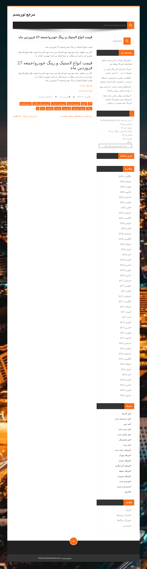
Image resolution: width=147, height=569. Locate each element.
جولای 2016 (125, 364)
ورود (128, 509)
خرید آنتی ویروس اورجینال (115, 145)
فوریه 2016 (125, 390)
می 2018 (126, 254)
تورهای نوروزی (124, 476)
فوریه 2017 (125, 332)
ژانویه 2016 (125, 395)
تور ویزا (127, 444)
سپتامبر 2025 (124, 212)
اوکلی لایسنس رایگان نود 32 (120, 131)
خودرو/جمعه (25, 103)
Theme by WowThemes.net (49, 558)
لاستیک (49, 108)
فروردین (66, 108)
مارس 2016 (125, 384)
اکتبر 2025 (125, 207)
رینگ (89, 108)
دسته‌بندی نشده (123, 486)
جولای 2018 (125, 244)
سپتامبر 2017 (124, 296)
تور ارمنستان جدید (122, 418)
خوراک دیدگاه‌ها (123, 520)
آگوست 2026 (124, 176)
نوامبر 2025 (125, 202)
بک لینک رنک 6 (86, 85)
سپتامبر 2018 (124, 233)
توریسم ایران (73, 103)
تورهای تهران (124, 455)
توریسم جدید (63, 97)
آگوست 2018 (124, 239)
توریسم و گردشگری (41, 103)
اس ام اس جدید (85, 90)
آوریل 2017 (125, 322)
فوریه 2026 (125, 186)
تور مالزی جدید (123, 434)
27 (90, 103)
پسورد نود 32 (126, 127)
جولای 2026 (125, 181)
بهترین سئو (127, 138)
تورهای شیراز (124, 460)
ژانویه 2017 (125, 338)
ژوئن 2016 (125, 369)
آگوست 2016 (124, 358)
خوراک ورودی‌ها (123, 515)
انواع (84, 103)
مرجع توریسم (24, 14)
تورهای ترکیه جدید (122, 450)
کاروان (127, 491)
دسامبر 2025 (124, 197)
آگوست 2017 (124, 301)
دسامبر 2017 (124, 280)
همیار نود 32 (127, 134)
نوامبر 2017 (125, 285)
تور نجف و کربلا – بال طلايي (26, 116)
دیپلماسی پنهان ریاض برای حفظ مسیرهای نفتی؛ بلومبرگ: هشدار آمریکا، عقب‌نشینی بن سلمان (117, 99)
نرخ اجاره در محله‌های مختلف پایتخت (75, 116)
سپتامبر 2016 (124, 353)
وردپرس (126, 525)
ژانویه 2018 (125, 275)
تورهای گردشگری (122, 465)
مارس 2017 (125, 327)
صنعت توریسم (78, 108)
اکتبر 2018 (125, 228)
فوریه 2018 (125, 270)
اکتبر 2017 (125, 291)
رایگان (129, 142)
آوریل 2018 (125, 259)
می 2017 (126, 317)
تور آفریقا (126, 413)
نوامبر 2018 (125, 223)
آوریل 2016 (125, 379)
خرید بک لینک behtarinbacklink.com (116, 120)
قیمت (58, 108)
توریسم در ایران (58, 103)
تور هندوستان (124, 439)
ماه (42, 108)
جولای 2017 (125, 306)
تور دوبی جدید (124, 429)
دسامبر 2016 (124, 343)
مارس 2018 (125, 265)
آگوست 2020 (124, 218)
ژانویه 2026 (125, 192)
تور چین (126, 424)
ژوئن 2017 (125, 311)
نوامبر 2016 (125, 348)
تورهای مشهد (124, 470)
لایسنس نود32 (126, 124)
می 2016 (126, 374)
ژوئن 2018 (125, 249)
